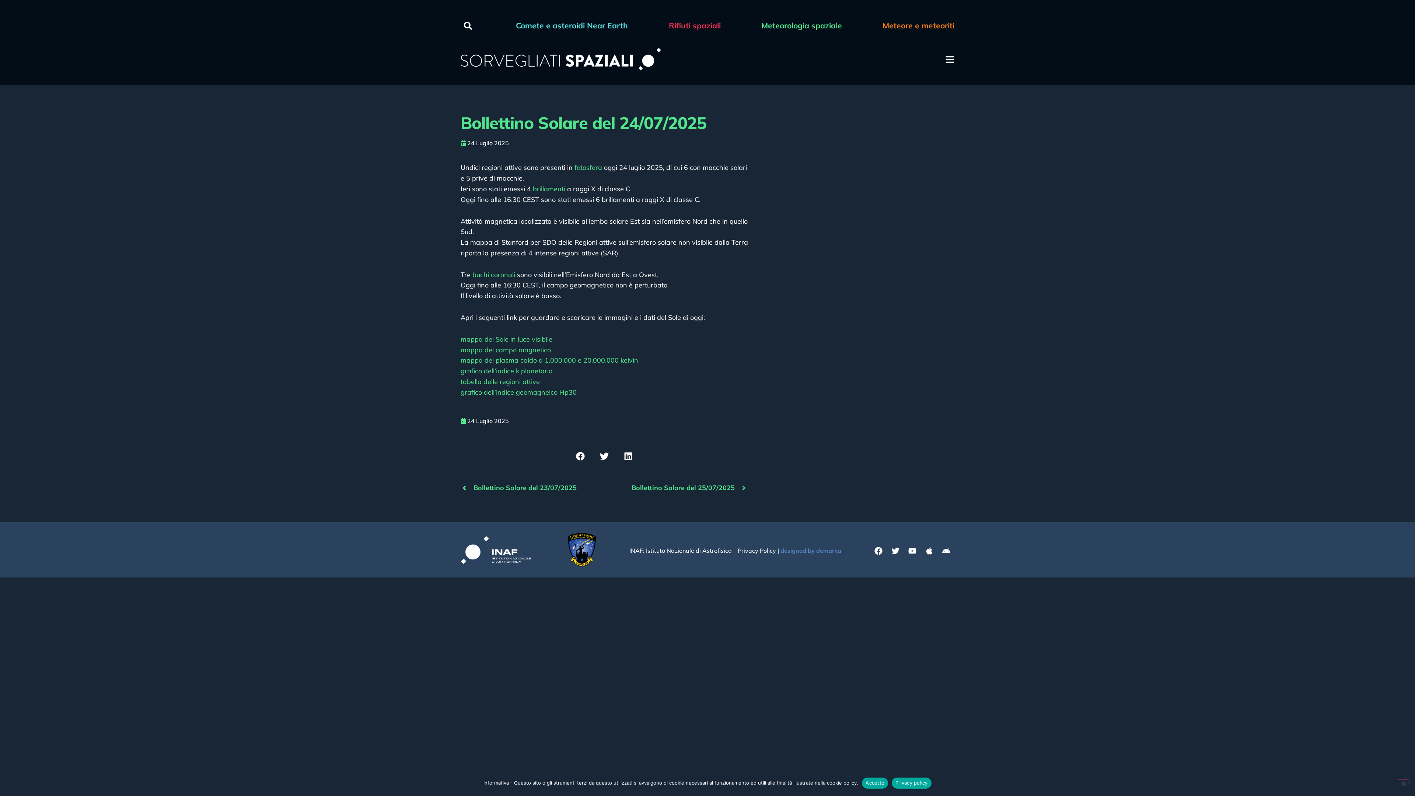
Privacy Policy (757, 550)
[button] (468, 25)
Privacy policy (911, 783)
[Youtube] (912, 551)
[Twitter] (895, 551)
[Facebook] (878, 551)
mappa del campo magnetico (506, 350)
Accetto (875, 783)
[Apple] (929, 551)
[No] (1403, 782)
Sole (506, 339)
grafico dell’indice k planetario (506, 371)
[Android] (946, 551)
